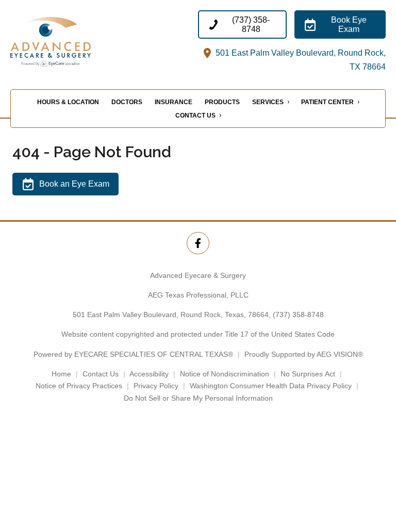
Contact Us (195, 115)
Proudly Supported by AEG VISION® (303, 354)
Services (268, 102)
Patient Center (327, 102)
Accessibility (149, 374)
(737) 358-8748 (298, 314)
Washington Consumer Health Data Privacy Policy (271, 386)
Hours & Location (68, 102)
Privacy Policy (156, 386)
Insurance (173, 102)
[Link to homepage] (64, 42)
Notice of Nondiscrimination (224, 374)
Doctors (126, 102)
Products (222, 102)
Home (61, 374)
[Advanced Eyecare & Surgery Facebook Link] (198, 243)
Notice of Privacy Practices (79, 386)
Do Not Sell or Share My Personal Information (198, 398)
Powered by (133, 354)
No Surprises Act (307, 374)
